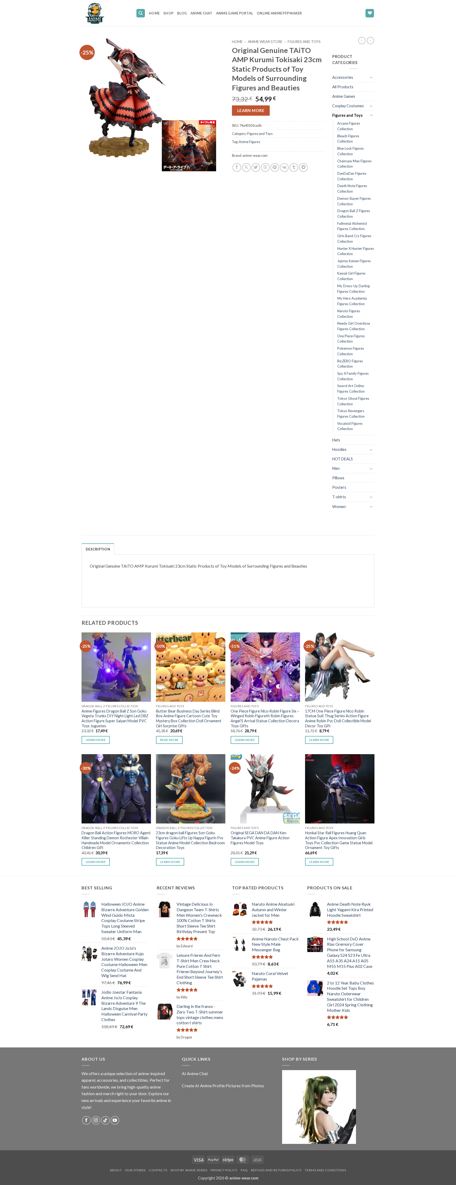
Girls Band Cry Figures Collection (354, 238)
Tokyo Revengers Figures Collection (351, 413)
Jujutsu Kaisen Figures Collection (354, 264)
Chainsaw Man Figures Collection (354, 164)
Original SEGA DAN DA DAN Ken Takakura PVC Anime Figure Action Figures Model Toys (260, 838)
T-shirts (339, 497)
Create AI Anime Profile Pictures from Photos (223, 1085)
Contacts (158, 1170)
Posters (339, 487)
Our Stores (135, 1170)
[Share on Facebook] (236, 167)
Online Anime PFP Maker (279, 13)
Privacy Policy (224, 1170)
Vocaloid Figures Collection (350, 426)
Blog (182, 13)
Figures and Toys (304, 42)
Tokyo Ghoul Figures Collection (353, 401)
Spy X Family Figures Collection (353, 376)
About (116, 1170)
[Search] (140, 13)
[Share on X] (246, 167)
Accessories (342, 77)
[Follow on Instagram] (96, 1120)
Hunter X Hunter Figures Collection (355, 251)
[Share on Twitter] (255, 167)
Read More (169, 740)
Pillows (338, 478)
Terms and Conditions (325, 1170)
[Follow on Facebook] (86, 1120)
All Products (342, 87)
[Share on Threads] (265, 167)
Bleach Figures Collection (348, 139)
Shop (168, 13)
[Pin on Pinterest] (274, 167)
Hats (336, 440)
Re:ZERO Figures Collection (350, 364)
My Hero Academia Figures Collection (352, 301)
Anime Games (343, 96)
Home (154, 13)
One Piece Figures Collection (351, 339)
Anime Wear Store (265, 42)
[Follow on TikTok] (105, 1120)
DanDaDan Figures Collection (351, 176)
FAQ (244, 1170)
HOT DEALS (342, 459)
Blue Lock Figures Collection (350, 151)
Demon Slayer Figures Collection (354, 201)
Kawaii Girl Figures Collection (351, 276)
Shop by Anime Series (188, 1170)
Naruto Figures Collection (348, 314)
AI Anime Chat (195, 1073)
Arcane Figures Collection (348, 126)
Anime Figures (249, 142)
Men (336, 468)
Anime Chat (201, 13)
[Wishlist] (369, 13)
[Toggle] (371, 77)
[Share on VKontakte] (284, 167)
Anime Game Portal (234, 13)
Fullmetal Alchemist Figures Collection (352, 226)
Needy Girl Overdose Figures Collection (353, 326)
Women (339, 506)
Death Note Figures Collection (352, 188)
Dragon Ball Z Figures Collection (353, 213)
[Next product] (361, 40)
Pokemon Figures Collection (350, 351)
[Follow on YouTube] (115, 1120)
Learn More (251, 110)
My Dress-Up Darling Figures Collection (353, 289)
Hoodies (339, 449)
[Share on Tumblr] (293, 167)
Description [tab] (98, 549)
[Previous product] (370, 40)
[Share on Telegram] (303, 167)
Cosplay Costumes (348, 106)
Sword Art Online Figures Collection (351, 388)
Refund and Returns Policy (276, 1170)
